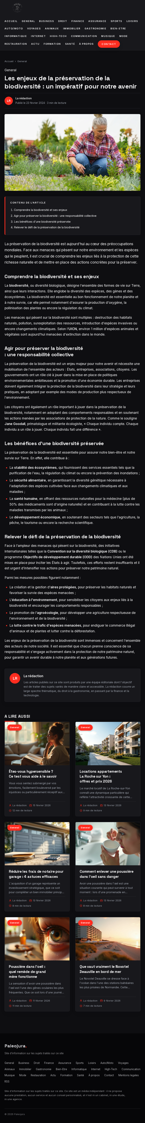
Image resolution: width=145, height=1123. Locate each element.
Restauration (16, 43)
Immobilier (71, 28)
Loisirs (132, 21)
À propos (86, 43)
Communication (84, 36)
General (28, 21)
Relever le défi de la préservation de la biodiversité (46, 227)
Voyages (34, 28)
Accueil (11, 21)
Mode (123, 36)
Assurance (97, 21)
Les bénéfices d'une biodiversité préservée (42, 221)
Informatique (16, 36)
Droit (62, 21)
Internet (38, 36)
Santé (70, 43)
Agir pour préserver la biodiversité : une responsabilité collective (55, 215)
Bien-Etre (118, 28)
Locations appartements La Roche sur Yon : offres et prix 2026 (101, 776)
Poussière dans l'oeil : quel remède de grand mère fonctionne (27, 971)
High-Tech (58, 36)
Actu (35, 43)
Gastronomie (95, 28)
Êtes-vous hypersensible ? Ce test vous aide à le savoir (33, 774)
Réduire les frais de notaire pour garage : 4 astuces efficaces (36, 874)
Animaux (52, 28)
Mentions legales (128, 1075)
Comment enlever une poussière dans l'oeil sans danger (106, 874)
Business (46, 21)
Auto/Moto (14, 28)
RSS (7, 1081)
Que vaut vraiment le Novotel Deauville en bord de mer (104, 969)
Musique (108, 36)
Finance (77, 21)
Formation (52, 43)
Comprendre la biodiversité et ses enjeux (40, 209)
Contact (109, 44)
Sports (116, 21)
